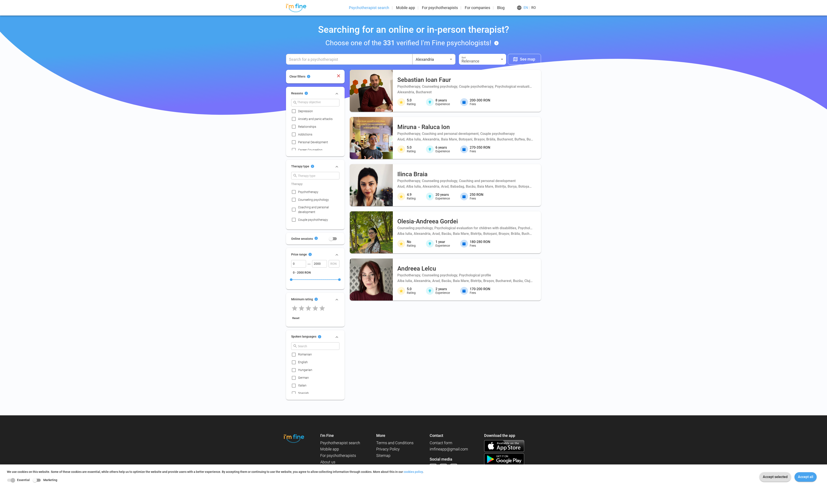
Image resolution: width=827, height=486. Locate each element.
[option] (316, 111)
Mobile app (405, 7)
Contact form (441, 443)
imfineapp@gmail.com (449, 449)
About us (327, 462)
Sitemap (383, 455)
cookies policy (413, 472)
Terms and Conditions (395, 443)
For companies (477, 7)
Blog (501, 7)
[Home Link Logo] (294, 438)
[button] (482, 59)
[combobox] (433, 59)
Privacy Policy (388, 449)
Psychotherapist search (369, 7)
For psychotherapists (440, 7)
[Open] (451, 59)
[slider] (291, 279)
